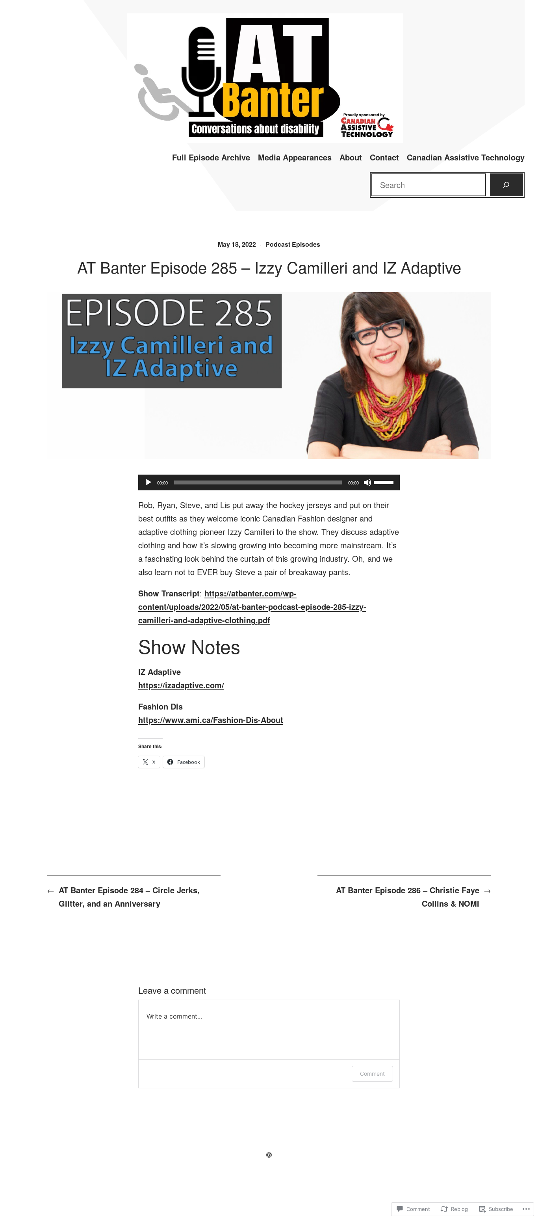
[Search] (506, 184)
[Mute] (367, 482)
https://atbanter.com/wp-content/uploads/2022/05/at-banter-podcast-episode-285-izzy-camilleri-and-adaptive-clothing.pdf (252, 606)
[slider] (385, 482)
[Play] (148, 482)
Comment (372, 1073)
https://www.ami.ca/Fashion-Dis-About (210, 719)
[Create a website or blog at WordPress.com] (269, 1154)
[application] (269, 482)
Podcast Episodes (292, 244)
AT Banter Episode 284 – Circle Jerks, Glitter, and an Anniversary (129, 896)
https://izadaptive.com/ (181, 685)
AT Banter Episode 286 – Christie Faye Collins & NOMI (407, 896)
